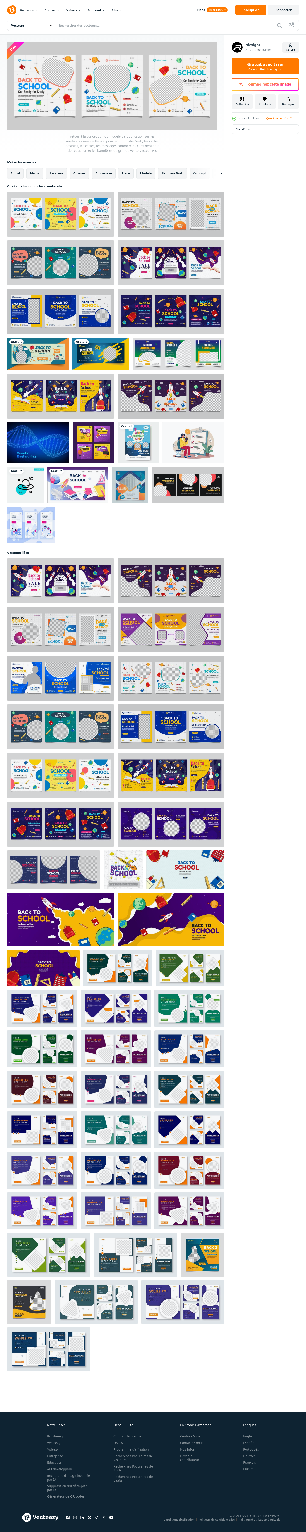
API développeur (59, 1469)
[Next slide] (217, 173)
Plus (115, 10)
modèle (146, 173)
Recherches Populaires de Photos (133, 1468)
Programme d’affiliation (131, 1449)
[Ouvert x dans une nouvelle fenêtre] (104, 1517)
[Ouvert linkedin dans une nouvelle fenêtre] (82, 1517)
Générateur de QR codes (65, 1496)
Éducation (54, 1462)
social (15, 173)
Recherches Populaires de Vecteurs (133, 1458)
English (249, 1436)
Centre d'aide (190, 1436)
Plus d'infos (243, 129)
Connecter (283, 10)
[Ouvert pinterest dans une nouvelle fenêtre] (89, 1517)
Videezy (53, 1449)
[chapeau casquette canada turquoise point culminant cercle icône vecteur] (25, 485)
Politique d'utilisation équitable (259, 1519)
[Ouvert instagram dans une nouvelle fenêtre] (75, 1517)
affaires (79, 173)
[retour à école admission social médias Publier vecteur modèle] (202, 1254)
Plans (201, 10)
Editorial (94, 10)
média (34, 173)
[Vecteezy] (11, 9)
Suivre (290, 50)
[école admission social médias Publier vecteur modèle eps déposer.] (29, 1302)
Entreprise (55, 1456)
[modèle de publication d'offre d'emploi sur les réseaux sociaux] (93, 442)
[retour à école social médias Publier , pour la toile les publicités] (123, 869)
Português (251, 1449)
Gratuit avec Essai (265, 66)
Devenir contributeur (189, 1458)
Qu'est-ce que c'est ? (279, 118)
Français (249, 1462)
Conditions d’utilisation (179, 1519)
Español (249, 1443)
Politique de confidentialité (216, 1519)
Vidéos (71, 10)
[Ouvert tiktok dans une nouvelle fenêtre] (97, 1517)
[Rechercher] (279, 25)
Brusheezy (55, 1436)
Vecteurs (27, 10)
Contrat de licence (127, 1436)
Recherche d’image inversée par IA (68, 1477)
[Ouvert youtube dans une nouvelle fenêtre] (111, 1517)
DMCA (118, 1443)
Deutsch (249, 1456)
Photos (49, 10)
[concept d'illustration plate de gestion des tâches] (193, 442)
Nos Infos (187, 1449)
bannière (56, 173)
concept (199, 173)
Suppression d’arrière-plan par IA (67, 1488)
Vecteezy (53, 1443)
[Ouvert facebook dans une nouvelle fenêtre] (68, 1517)
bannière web (172, 173)
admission (103, 173)
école (126, 173)
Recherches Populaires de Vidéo (133, 1479)
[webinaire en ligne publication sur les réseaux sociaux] (188, 485)
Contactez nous (191, 1443)
